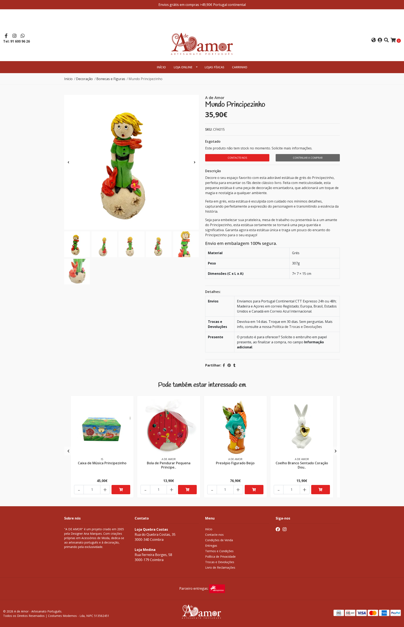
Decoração (84, 79)
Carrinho (239, 67)
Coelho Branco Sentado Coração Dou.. (302, 465)
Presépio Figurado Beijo (235, 463)
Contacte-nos (237, 158)
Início (161, 67)
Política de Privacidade (220, 556)
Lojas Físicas (214, 67)
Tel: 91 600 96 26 (16, 41)
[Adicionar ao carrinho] (121, 489)
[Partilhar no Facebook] (224, 365)
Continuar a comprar (308, 158)
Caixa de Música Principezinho (102, 463)
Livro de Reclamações (220, 567)
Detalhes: (213, 291)
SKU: (208, 129)
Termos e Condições (219, 551)
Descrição (213, 171)
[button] (373, 40)
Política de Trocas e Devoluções (297, 326)
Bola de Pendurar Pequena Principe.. (168, 465)
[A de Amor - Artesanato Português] (202, 40)
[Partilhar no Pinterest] (229, 365)
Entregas (211, 546)
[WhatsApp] (23, 36)
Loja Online (183, 67)
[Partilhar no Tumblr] (234, 365)
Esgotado (213, 141)
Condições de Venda (219, 540)
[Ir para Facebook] (6, 36)
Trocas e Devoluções (219, 562)
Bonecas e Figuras (110, 79)
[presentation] (68, 162)
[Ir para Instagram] (14, 36)
